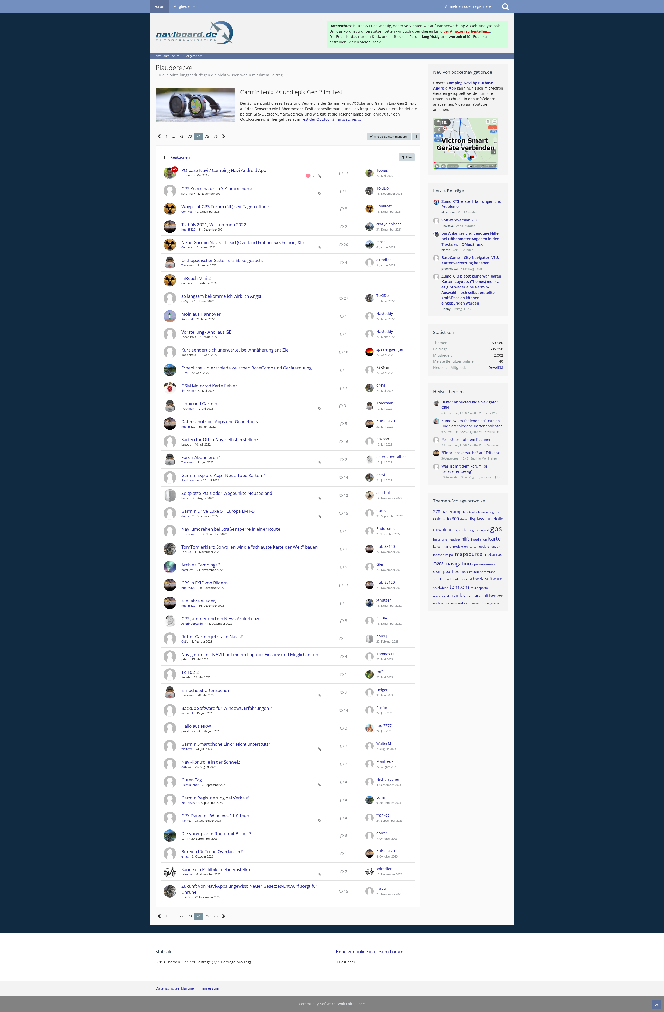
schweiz (476, 579)
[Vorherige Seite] (159, 136)
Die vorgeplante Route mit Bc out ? (216, 833)
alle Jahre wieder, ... (201, 601)
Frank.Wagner (190, 480)
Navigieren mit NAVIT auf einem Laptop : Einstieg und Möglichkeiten (249, 654)
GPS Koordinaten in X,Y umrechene (216, 189)
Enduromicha (190, 534)
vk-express (448, 212)
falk (467, 529)
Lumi (184, 373)
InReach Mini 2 (196, 278)
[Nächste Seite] (223, 136)
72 (181, 136)
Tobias (185, 175)
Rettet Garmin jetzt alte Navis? (212, 636)
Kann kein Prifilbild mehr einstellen (216, 869)
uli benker (493, 596)
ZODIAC (383, 618)
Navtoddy (384, 313)
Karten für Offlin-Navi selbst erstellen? (219, 439)
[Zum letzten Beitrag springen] (369, 173)
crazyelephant (388, 223)
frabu (381, 888)
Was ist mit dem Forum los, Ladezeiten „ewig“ (464, 469)
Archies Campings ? (200, 565)
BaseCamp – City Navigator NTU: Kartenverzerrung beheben (470, 260)
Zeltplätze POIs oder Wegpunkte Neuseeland (226, 493)
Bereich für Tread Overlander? (212, 851)
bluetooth (470, 512)
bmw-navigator (489, 512)
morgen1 (187, 713)
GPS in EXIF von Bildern (204, 583)
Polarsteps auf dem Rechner (466, 439)
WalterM (186, 749)
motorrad (493, 554)
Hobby (446, 309)
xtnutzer (383, 600)
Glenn (381, 564)
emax (185, 856)
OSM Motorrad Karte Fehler (209, 386)
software (493, 579)
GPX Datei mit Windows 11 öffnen (215, 816)
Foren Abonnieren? (200, 457)
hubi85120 (188, 229)
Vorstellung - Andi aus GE (206, 332)
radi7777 (384, 725)
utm (454, 603)
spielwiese (440, 587)
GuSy (184, 301)
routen (474, 572)
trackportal (441, 596)
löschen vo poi (443, 554)
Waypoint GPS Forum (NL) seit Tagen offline (225, 207)
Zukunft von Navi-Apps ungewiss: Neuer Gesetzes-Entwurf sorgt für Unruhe (249, 889)
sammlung (487, 572)
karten (437, 546)
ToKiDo (382, 188)
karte (494, 538)
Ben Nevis (188, 803)
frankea (186, 820)
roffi (379, 671)
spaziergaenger (389, 349)
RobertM (187, 319)
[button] (416, 136)
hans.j (185, 498)
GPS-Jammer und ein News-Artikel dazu (221, 619)
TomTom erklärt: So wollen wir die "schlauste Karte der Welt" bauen (249, 547)
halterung (440, 539)
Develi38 (495, 367)
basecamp (451, 512)
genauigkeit (480, 530)
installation (479, 539)
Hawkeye (447, 226)
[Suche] (505, 6)
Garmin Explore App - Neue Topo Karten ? (223, 475)
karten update (479, 546)
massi (381, 241)
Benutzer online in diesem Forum (369, 951)
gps (496, 528)
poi (457, 571)
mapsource (468, 553)
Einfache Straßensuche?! (206, 690)
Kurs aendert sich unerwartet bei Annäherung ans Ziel (235, 350)
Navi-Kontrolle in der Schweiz (210, 762)
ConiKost (187, 211)
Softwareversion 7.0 (459, 220)
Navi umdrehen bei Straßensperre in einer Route (230, 529)
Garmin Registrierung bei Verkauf (215, 798)
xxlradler (187, 874)
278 (436, 512)
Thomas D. (385, 653)
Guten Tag (191, 780)
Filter (409, 157)
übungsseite (490, 603)
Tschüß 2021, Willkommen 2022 (213, 224)
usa (447, 603)
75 (207, 136)
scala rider (459, 579)
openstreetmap (483, 564)
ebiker (381, 833)
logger (495, 546)
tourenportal (480, 587)
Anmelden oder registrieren (469, 6)
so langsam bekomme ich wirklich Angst (221, 296)
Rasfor (382, 707)
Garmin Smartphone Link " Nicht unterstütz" (225, 744)
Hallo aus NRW (196, 726)
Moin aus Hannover (201, 314)
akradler (383, 259)
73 (190, 136)
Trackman (187, 265)
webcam (464, 603)
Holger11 (384, 689)
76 (215, 136)
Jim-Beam (187, 391)
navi (439, 563)
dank (463, 519)
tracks (457, 595)
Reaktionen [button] (180, 157)
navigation (458, 563)
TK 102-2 (190, 672)
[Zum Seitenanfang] (656, 1004)
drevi (380, 385)
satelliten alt (442, 579)
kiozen (445, 250)
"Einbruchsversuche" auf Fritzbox (470, 452)
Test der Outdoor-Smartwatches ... (331, 119)
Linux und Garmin (199, 404)
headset (454, 539)
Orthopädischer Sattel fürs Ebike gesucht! (223, 260)
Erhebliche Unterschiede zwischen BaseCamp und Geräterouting (246, 368)
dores (185, 516)
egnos (458, 530)
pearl (448, 571)
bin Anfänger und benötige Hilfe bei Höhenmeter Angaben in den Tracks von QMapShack (470, 238)
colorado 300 (446, 519)
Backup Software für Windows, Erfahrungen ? (226, 708)
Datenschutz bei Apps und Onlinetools (219, 421)
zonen (476, 603)
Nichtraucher (189, 785)
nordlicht (187, 570)
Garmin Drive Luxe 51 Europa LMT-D (218, 511)
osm (437, 571)
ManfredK (385, 761)
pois (465, 572)
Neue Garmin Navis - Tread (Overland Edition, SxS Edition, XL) (242, 242)
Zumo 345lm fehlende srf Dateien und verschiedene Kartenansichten (472, 423)
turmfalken (474, 596)
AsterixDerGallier (391, 456)
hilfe (465, 539)
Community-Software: (332, 1003)
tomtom (459, 586)
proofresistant (190, 731)
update (438, 603)
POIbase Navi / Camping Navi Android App (223, 170)
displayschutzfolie (485, 519)
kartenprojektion (456, 546)
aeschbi (383, 492)
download (443, 529)
